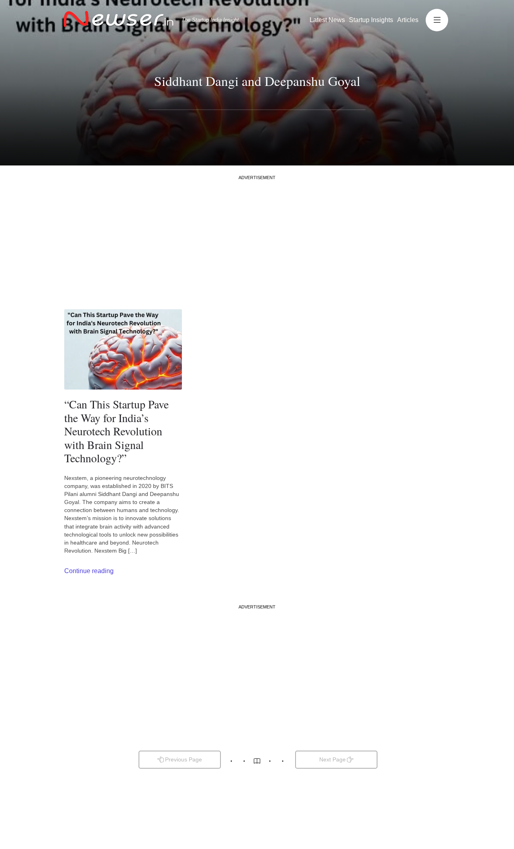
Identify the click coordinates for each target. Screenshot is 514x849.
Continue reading (89, 570)
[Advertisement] (257, 237)
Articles (407, 19)
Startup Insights (371, 19)
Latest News (327, 19)
